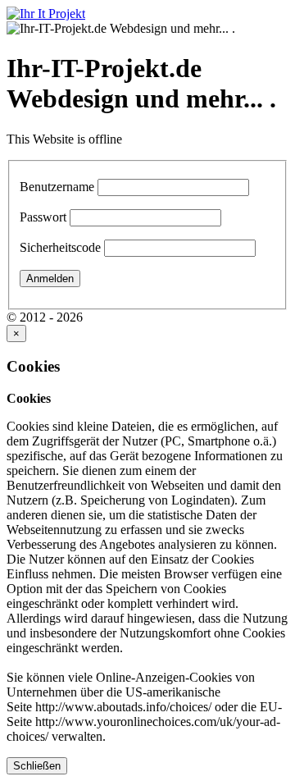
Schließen (37, 766)
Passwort (43, 217)
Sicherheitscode (60, 247)
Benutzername (57, 187)
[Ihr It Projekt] (46, 14)
